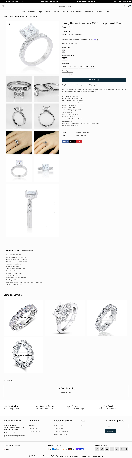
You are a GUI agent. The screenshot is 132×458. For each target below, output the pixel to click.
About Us (32, 425)
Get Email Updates (114, 420)
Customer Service (63, 420)
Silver (64, 59)
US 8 (81, 66)
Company (34, 420)
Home (5, 16)
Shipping (65, 34)
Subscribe (110, 431)
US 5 (64, 66)
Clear (63, 51)
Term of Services (34, 431)
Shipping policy (98, 456)
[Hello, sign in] (124, 6)
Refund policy (64, 456)
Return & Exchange (60, 434)
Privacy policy (74, 456)
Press (82, 420)
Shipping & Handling (61, 431)
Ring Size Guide (59, 425)
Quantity (65, 71)
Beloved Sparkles (12, 420)
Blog (81, 425)
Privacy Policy (33, 428)
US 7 (75, 66)
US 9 (86, 66)
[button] (2, 6)
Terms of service (86, 456)
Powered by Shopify (52, 456)
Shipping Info (58, 428)
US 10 (92, 66)
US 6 (70, 66)
